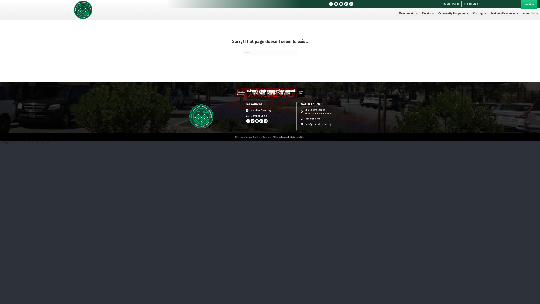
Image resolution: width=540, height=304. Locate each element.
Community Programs (451, 13)
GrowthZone (300, 137)
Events (426, 13)
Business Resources (502, 13)
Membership (407, 13)
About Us (529, 13)
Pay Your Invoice (451, 4)
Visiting (478, 13)
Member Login (471, 4)
